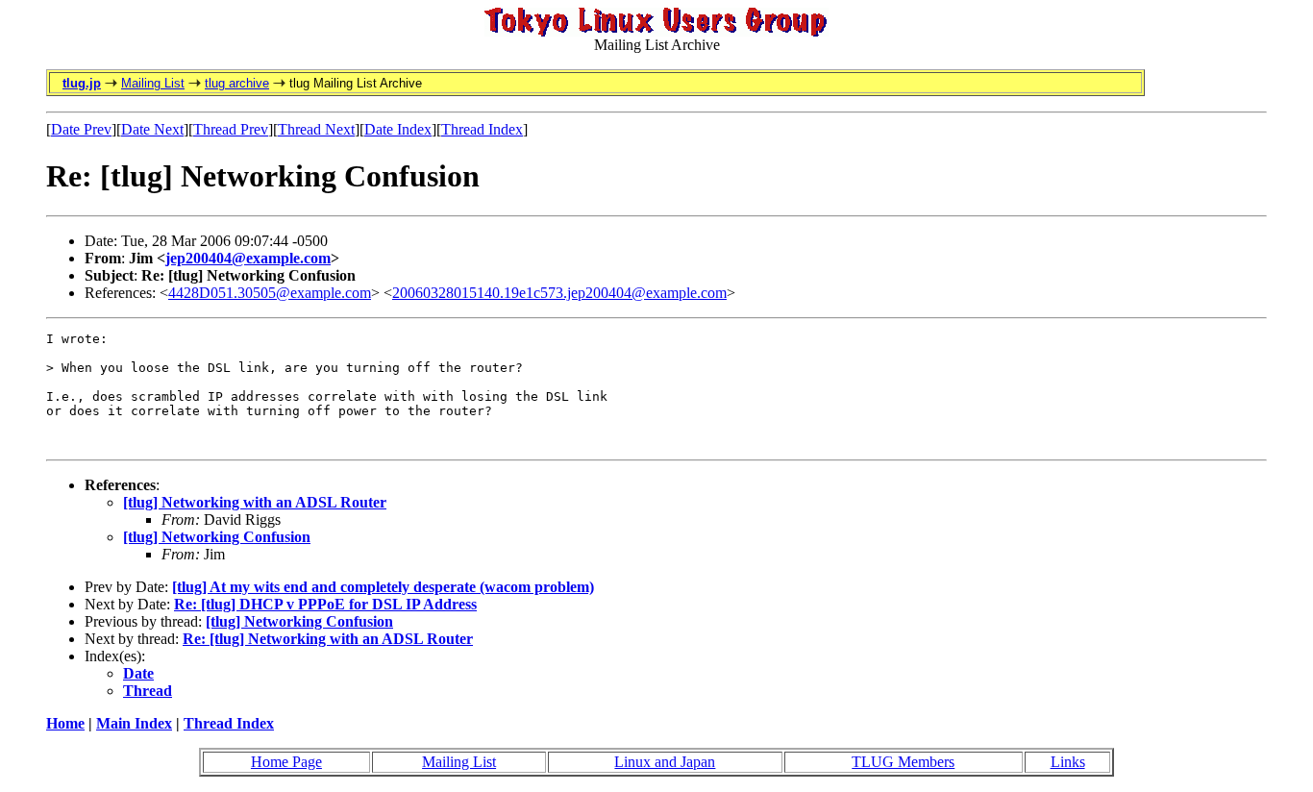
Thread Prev (230, 129)
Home (65, 723)
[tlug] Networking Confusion (216, 537)
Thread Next (316, 129)
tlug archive (237, 83)
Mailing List (153, 83)
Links (1068, 762)
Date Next (152, 129)
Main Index (134, 723)
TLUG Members (903, 762)
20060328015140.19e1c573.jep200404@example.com (559, 293)
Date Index (398, 129)
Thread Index (482, 129)
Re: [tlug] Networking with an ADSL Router (328, 639)
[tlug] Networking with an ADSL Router (254, 502)
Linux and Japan (664, 762)
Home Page (286, 762)
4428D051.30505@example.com (269, 293)
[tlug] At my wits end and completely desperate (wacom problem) (383, 587)
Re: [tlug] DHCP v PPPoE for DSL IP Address (325, 604)
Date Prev (81, 129)
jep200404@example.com (248, 258)
